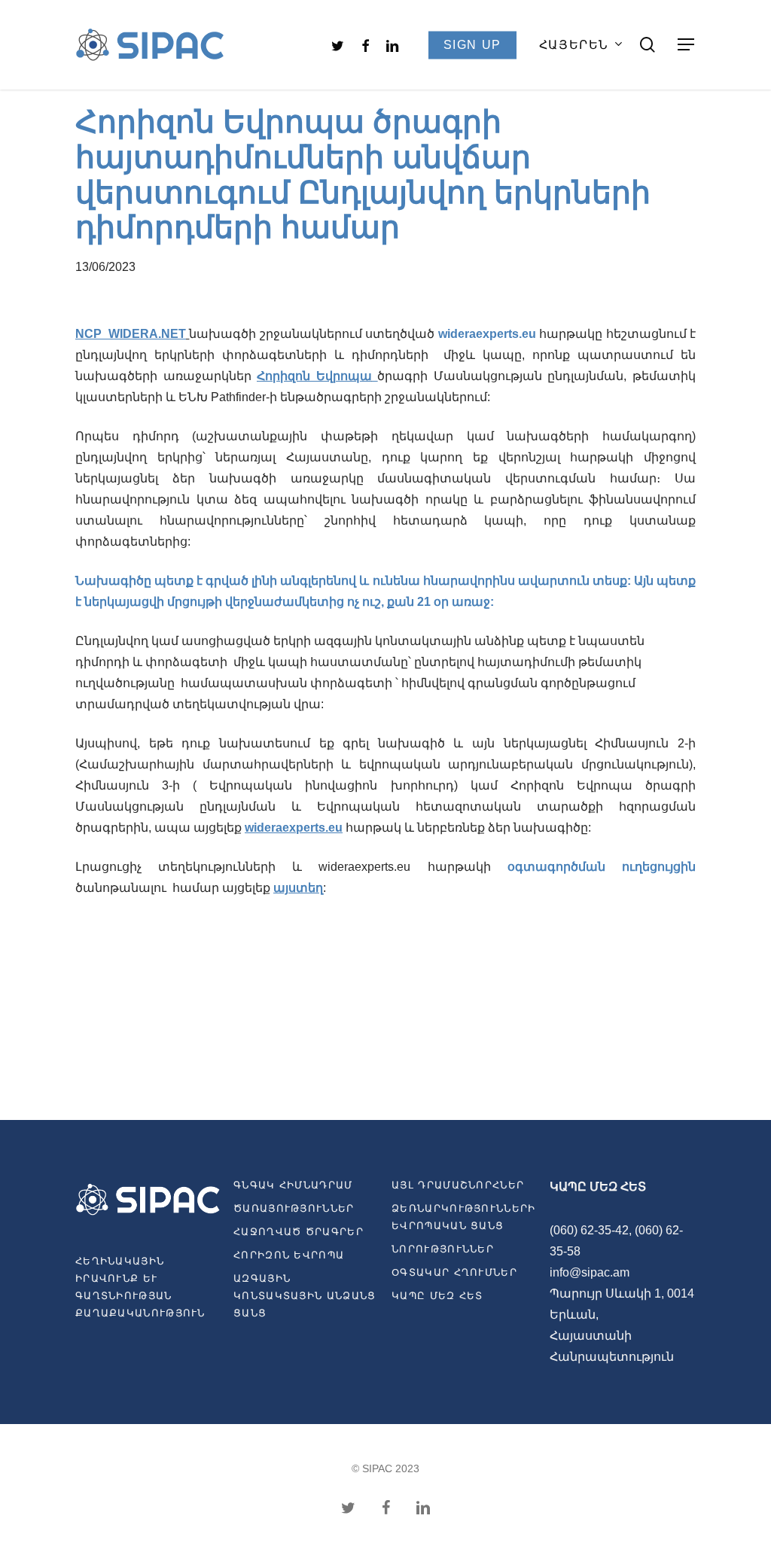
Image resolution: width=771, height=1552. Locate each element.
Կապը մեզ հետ (437, 1295)
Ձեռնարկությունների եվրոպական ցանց (463, 1217)
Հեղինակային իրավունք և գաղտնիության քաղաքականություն (140, 1287)
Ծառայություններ (294, 1208)
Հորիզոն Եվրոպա (314, 376)
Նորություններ (443, 1249)
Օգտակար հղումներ (454, 1272)
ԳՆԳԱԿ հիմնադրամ (293, 1185)
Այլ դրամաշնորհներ (458, 1185)
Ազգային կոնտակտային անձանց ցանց (304, 1296)
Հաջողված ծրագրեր (298, 1231)
